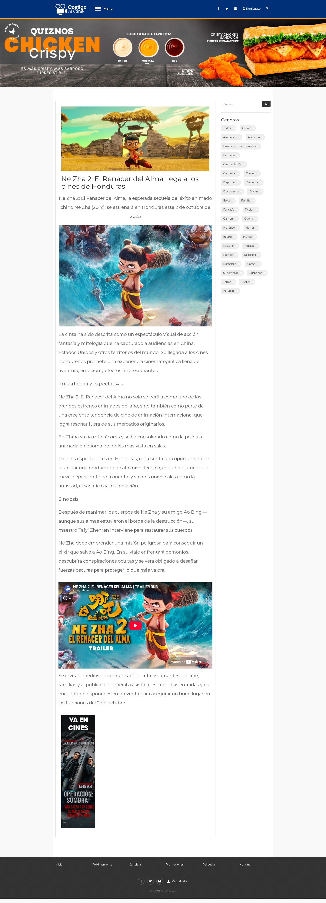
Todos (227, 126)
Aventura (254, 135)
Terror (227, 279)
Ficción (249, 207)
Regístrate (253, 8)
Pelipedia (209, 862)
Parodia (228, 252)
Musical (249, 243)
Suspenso (255, 270)
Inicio (58, 862)
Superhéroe (231, 270)
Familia (245, 198)
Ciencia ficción (232, 162)
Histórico (229, 225)
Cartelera (135, 862)
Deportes (229, 180)
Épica (226, 198)
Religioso (250, 252)
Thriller (245, 279)
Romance (229, 261)
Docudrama (231, 189)
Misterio (228, 243)
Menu (108, 8)
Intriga (247, 234)
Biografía (229, 153)
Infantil (227, 234)
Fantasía (228, 207)
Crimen (250, 171)
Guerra (248, 216)
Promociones (175, 862)
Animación (230, 135)
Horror (250, 225)
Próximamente (102, 862)
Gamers (228, 216)
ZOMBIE (229, 288)
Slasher (251, 261)
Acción (246, 126)
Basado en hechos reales (239, 144)
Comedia (229, 171)
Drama (253, 189)
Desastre (252, 180)
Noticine (245, 862)
